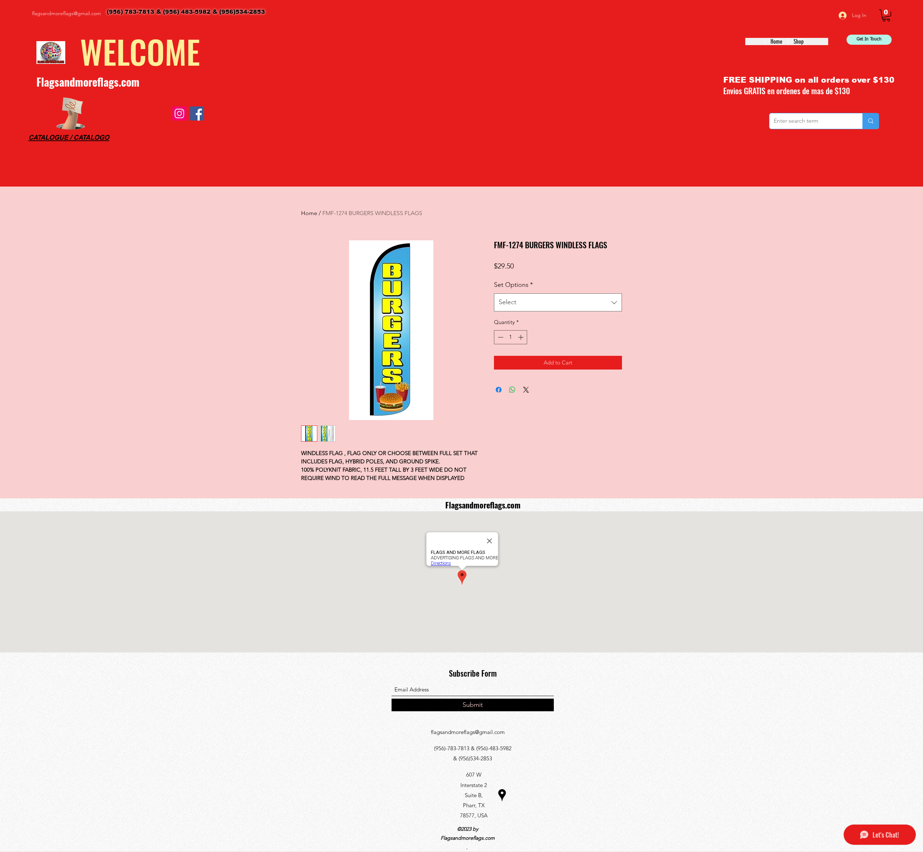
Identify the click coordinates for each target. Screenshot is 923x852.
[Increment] (521, 337)
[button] (886, 15)
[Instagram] (179, 113)
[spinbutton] (511, 337)
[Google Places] (502, 795)
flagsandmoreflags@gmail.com (66, 13)
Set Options (513, 285)
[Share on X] (526, 389)
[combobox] (558, 302)
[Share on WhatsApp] (512, 389)
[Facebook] (197, 113)
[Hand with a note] (70, 113)
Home (309, 213)
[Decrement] (500, 337)
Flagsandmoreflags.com (88, 82)
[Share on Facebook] (498, 389)
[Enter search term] (870, 121)
